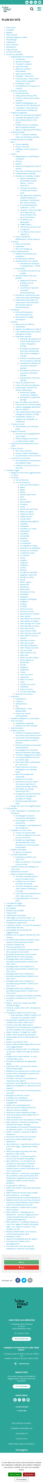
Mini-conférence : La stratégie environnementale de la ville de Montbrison (23, 1196)
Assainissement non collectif (26, 261)
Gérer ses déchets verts (25, 382)
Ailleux (22, 487)
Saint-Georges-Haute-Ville (30, 633)
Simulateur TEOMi (13, 1236)
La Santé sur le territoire (20, 458)
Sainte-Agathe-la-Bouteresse (27, 661)
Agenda (9, 32)
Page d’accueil (11, 49)
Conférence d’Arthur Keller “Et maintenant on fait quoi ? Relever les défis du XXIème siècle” (22, 1051)
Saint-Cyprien (25, 616)
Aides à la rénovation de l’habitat (28, 115)
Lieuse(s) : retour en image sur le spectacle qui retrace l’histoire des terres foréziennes (30, 213)
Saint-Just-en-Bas (27, 643)
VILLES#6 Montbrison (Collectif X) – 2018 (28, 206)
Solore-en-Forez (26, 689)
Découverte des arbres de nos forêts (21, 1137)
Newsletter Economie (19, 871)
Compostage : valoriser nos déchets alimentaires (26, 388)
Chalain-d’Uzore (26, 516)
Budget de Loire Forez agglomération (26, 806)
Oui (22, 1262)
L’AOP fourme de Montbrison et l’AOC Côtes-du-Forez (28, 894)
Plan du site (10, 27)
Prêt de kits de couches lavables (28, 404)
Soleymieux (24, 669)
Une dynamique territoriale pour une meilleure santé (28, 461)
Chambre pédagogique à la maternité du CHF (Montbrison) (27, 104)
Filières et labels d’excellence (22, 874)
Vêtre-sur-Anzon (26, 679)
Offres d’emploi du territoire (26, 438)
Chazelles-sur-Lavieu (28, 528)
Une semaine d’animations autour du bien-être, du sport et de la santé (22, 950)
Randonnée (19, 246)
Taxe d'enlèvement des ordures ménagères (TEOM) (28, 332)
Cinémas (18, 161)
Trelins (22, 672)
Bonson (23, 499)
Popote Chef (11, 913)
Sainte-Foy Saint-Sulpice (29, 657)
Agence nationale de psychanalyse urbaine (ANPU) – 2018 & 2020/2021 (28, 182)
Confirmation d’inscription (16, 915)
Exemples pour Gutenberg (16, 1098)
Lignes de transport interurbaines (23, 70)
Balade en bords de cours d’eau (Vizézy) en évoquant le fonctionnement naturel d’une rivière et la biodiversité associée (23, 1202)
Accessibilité (11, 908)
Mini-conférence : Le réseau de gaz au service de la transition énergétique (21, 1157)
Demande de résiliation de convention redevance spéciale (30, 365)
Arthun (22, 492)
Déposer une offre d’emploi (26, 725)
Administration (21, 704)
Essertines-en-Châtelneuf (30, 548)
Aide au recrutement (23, 852)
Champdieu (24, 526)
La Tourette (25, 555)
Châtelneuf (24, 687)
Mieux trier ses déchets (24, 324)
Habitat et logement (19, 113)
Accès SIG (22, 1410)
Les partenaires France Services (28, 455)
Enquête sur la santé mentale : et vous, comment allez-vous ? (21, 1057)
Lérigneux (24, 563)
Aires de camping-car (23, 249)
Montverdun (25, 589)
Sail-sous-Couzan (26, 611)
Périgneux (24, 601)
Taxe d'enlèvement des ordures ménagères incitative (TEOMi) (28, 413)
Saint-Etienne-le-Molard (29, 621)
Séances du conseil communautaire (22, 714)
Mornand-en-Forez (27, 592)
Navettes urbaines (22, 61)
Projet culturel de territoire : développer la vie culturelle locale (26, 769)
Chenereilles (25, 531)
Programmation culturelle (25, 173)
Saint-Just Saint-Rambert (29, 485)
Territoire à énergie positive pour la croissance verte (26, 877)
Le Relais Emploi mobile (24, 441)
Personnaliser (21, 1479)
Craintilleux (24, 533)
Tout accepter (15, 1474)
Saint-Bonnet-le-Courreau (30, 618)
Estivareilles (25, 536)
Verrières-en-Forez (27, 684)
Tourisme (14, 241)
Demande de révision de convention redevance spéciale (29, 372)
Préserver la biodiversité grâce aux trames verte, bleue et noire (28, 734)
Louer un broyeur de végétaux (27, 385)
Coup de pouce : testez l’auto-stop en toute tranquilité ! (27, 79)
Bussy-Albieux (25, 502)
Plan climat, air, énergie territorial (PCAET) (24, 790)
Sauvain (23, 665)
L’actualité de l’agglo (14, 903)
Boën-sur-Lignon (26, 511)
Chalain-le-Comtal (27, 514)
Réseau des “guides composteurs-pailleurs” (29, 393)
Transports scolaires (23, 64)
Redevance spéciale (23, 336)
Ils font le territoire (13, 52)
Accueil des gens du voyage (22, 139)
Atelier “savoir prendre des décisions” (21, 1034)
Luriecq (23, 567)
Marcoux (23, 570)
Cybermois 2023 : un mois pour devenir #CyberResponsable (21, 1067)
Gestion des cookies (21, 1423)
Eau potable (20, 268)
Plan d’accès (24, 1364)
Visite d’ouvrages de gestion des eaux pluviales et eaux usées (21, 1152)
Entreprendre (11, 808)
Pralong (23, 604)
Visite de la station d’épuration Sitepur (21, 1112)
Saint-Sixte (24, 655)
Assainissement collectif (24, 258)
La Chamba (24, 541)
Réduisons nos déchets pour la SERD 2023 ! (23, 1071)
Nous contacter (12, 44)
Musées (18, 164)
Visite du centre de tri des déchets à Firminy (23, 1119)
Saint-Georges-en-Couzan (30, 623)
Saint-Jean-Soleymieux (28, 645)
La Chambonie (25, 543)
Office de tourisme (22, 244)
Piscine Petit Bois (22, 147)
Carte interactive (22, 480)
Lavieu (22, 558)
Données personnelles (15, 910)
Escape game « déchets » (16, 1185)
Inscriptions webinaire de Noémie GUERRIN (23, 995)
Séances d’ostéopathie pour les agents (21, 1239)
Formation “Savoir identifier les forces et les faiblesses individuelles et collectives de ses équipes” (23, 1085)
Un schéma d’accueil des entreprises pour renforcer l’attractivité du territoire (22, 941)
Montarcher (24, 584)
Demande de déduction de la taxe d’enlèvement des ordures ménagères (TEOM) (30, 342)
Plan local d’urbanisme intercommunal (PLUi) (24, 313)
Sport (13, 142)
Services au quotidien (14, 54)
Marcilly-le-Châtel (27, 577)
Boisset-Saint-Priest (28, 494)
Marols (22, 580)
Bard (22, 497)
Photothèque (11, 39)
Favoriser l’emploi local (15, 944)
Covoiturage (20, 59)
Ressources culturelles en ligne (27, 176)
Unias (22, 682)
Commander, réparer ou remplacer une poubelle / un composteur (26, 419)
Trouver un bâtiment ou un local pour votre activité (27, 836)
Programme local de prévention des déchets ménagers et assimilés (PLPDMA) (27, 796)
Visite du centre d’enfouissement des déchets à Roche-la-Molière (21, 1108)
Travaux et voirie (17, 424)
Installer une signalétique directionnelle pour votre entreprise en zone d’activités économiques (27, 843)
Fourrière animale (18, 132)
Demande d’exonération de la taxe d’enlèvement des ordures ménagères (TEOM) (29, 352)
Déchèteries (20, 327)
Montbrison (24, 587)
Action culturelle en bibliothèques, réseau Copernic (27, 238)
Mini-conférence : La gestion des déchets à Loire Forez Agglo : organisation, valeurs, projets (23, 1146)
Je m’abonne (22, 1386)
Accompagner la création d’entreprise (25, 821)
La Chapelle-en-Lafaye (29, 545)
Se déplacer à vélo (22, 83)
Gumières (24, 538)
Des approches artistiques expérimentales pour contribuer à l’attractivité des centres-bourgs (30, 199)
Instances (19, 701)
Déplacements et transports (22, 57)
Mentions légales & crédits (16, 37)
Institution (15, 696)
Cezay (22, 507)
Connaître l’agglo (12, 470)
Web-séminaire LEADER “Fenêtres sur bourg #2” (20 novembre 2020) (26, 1016)
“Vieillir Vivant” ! (26, 224)
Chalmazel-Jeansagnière (29, 521)
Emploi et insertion (18, 431)
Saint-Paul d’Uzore (27, 628)
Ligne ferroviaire (21, 66)
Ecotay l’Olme (25, 519)
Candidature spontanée (24, 723)
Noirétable (24, 594)
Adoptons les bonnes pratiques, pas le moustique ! (28, 282)
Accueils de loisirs (22, 93)
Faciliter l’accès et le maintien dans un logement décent (26, 126)
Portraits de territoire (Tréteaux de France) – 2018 (29, 190)
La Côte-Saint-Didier (28, 691)
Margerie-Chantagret (28, 599)
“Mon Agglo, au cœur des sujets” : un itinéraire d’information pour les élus (20, 919)
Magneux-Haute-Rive (28, 575)
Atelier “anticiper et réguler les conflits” (21, 1032)
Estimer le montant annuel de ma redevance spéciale (30, 359)
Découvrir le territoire (24, 694)
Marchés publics (17, 728)
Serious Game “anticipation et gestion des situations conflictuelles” (22, 1074)
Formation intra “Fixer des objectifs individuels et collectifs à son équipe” (20, 1247)
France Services (17, 448)
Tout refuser (29, 1474)
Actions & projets (18, 730)
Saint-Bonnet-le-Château (29, 614)
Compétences (20, 699)
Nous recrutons (17, 721)
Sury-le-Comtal (26, 650)
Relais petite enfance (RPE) (26, 95)
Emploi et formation (18, 849)
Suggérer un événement (15, 905)
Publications (11, 42)
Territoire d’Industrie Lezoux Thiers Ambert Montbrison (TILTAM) (26, 888)
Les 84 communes (22, 482)
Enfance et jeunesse (19, 91)
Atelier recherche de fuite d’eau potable (22, 1193)
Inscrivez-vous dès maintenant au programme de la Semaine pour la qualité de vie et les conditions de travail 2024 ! (23, 1027)
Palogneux (24, 597)
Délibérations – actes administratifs (23, 709)
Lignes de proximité (23, 74)
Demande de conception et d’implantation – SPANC (30, 264)
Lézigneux (24, 565)
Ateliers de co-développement (18, 1105)
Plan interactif (11, 35)
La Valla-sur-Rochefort (29, 572)
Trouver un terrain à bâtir (25, 833)
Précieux (23, 606)
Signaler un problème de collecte (28, 329)
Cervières (24, 504)
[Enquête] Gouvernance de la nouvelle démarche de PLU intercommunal (21, 955)
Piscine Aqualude (22, 144)
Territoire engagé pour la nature (28, 755)
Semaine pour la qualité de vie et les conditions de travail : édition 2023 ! (20, 1021)
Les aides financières (19, 854)
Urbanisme (15, 310)
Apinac (22, 490)
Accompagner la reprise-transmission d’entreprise (25, 817)
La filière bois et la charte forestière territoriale (25, 882)
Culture (14, 154)
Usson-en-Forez (26, 674)
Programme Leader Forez (16, 922)
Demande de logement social (27, 117)
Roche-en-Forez (26, 609)
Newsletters (11, 47)
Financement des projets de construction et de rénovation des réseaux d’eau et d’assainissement (27, 303)
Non (22, 1267)
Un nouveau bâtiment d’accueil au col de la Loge (27, 758)
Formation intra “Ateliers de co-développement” (18, 1242)
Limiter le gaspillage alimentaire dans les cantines (27, 408)
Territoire (15, 477)
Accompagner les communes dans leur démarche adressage (27, 751)
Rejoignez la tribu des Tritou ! (18, 1095)
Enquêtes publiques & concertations (25, 718)
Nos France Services (23, 451)
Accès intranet (22, 1407)
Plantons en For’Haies (24, 779)
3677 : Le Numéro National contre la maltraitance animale (27, 135)
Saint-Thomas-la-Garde (29, 648)
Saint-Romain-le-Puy (28, 652)
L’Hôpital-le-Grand (27, 553)
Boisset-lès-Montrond (29, 509)
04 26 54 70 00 (23, 1333)
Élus (17, 706)
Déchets (14, 322)
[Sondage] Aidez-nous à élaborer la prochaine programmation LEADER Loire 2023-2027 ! (22, 961)
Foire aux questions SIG (15, 947)
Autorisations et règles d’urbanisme (24, 318)
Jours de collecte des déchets (27, 402)
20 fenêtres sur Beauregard (26, 220)
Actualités (10, 30)
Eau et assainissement (20, 251)
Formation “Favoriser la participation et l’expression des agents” (21, 1079)
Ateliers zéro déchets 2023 (17, 1042)
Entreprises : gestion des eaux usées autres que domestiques (27, 296)
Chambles (24, 524)
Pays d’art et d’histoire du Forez (28, 171)
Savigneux (24, 667)
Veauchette (24, 677)
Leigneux (23, 560)
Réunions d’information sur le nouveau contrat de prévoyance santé (21, 1232)
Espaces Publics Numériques (26, 453)
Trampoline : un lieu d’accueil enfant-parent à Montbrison (26, 109)
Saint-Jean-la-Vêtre (27, 640)
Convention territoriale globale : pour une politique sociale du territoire (27, 740)
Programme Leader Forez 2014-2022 (21, 1013)
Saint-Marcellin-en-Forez (29, 626)
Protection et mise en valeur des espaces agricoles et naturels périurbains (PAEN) (26, 784)
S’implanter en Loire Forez (21, 830)
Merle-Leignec (25, 582)
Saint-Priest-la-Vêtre (28, 631)
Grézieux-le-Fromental (29, 550)
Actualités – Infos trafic (24, 76)
